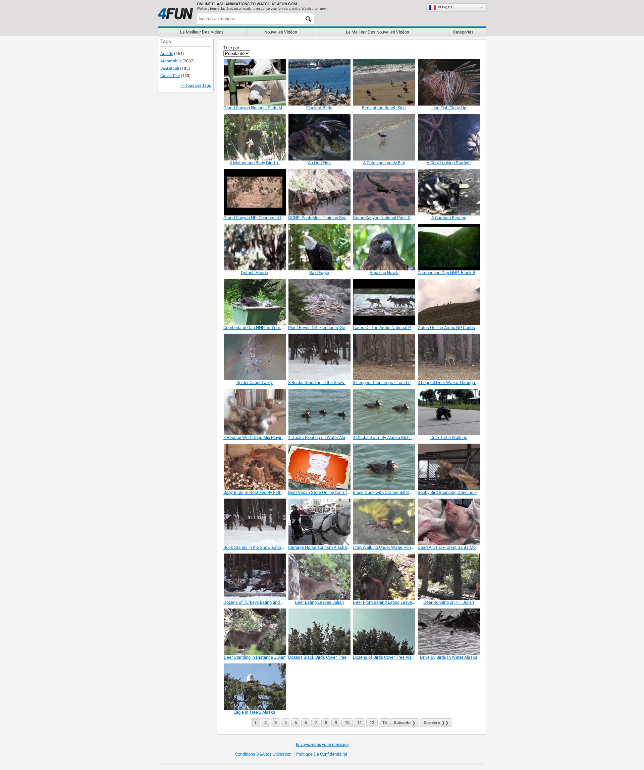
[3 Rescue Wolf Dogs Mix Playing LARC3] (254, 412)
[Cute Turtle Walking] (449, 412)
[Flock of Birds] (319, 82)
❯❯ (436, 722)
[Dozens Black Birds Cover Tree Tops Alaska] (319, 631)
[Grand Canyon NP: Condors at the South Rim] (254, 192)
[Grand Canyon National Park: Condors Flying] (384, 192)
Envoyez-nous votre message (322, 744)
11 (359, 722)
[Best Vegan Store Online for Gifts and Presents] (319, 467)
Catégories (463, 32)
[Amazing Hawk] (384, 247)
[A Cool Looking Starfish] (449, 137)
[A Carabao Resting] (449, 192)
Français (445, 7)
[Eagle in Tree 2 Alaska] (254, 686)
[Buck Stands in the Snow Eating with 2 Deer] (254, 522)
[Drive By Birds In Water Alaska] (449, 631)
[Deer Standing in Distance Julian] (254, 631)
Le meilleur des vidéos (202, 32)
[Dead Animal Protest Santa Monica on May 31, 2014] (449, 522)
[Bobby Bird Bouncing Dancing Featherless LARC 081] (449, 467)
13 (384, 722)
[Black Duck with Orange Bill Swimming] (384, 467)
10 (347, 722)
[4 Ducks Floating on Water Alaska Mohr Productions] (319, 412)
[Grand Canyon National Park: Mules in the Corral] (254, 82)
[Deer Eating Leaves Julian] (319, 577)
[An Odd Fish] (319, 137)
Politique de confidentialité (321, 754)
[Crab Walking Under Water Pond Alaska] (384, 522)
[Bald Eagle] (319, 247)
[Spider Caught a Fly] (254, 357)
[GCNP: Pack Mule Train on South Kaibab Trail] (319, 192)
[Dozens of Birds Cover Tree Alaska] (384, 631)
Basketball (169, 68)
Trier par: (231, 47)
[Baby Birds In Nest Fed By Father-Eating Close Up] (254, 467)
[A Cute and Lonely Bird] (384, 137)
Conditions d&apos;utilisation (263, 754)
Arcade (166, 53)
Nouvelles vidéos (280, 32)
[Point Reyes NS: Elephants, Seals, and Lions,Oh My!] (319, 302)
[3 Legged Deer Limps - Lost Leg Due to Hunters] (384, 357)
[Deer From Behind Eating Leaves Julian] (384, 577)
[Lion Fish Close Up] (449, 82)
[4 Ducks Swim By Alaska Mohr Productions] (384, 412)
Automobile (170, 61)
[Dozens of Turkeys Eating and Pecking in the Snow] (254, 577)
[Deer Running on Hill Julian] (449, 577)
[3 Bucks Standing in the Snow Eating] (319, 357)
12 (372, 722)
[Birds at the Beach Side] (384, 82)
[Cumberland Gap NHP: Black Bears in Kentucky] (449, 247)
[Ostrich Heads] (254, 247)
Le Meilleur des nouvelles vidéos (377, 32)
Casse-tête (170, 75)
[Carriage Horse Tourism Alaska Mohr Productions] (319, 522)
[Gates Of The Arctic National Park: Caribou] (384, 302)
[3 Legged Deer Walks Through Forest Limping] (449, 357)
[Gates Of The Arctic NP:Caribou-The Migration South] (449, 302)
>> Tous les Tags (195, 85)
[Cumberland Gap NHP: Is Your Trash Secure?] (254, 302)
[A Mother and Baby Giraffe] (254, 137)
